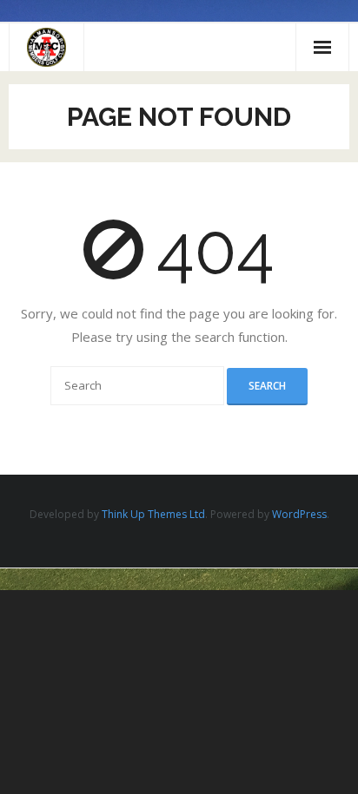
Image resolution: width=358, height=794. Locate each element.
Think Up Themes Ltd (153, 514)
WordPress (299, 514)
